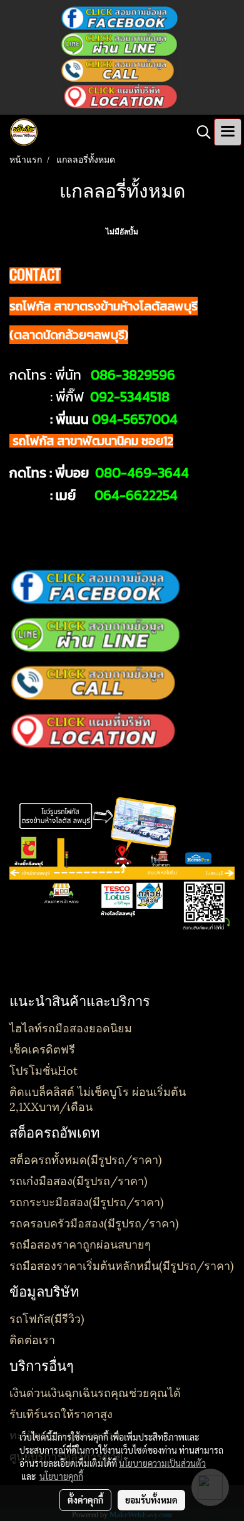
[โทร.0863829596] (119, 69)
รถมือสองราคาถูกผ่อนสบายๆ (80, 1243)
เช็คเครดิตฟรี (42, 1048)
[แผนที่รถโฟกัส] (95, 730)
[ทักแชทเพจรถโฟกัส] (119, 17)
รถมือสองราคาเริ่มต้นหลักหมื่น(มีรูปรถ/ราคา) (121, 1264)
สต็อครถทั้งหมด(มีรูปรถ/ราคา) (85, 1158)
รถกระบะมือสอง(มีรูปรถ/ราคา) (86, 1200)
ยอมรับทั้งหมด (151, 1499)
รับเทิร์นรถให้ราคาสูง (61, 1412)
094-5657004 (135, 419)
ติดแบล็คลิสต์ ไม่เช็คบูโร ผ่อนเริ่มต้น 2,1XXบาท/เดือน (97, 1098)
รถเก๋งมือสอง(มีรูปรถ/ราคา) (78, 1179)
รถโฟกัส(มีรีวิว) (46, 1317)
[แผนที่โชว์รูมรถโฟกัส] (122, 96)
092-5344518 (130, 396)
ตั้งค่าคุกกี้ (85, 1499)
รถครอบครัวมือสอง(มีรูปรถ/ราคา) (94, 1222)
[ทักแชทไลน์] (119, 43)
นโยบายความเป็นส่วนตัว (162, 1463)
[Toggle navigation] (227, 132)
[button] (199, 132)
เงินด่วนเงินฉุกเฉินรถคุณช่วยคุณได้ (95, 1391)
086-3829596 (133, 375)
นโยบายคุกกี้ (61, 1476)
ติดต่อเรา (32, 1338)
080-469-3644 (142, 473)
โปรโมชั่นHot (43, 1069)
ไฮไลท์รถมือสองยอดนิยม (70, 1027)
